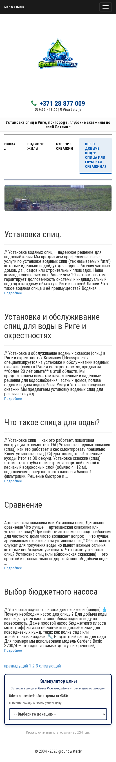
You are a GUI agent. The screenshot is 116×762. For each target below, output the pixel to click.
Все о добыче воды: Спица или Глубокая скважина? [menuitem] (95, 155)
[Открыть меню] (105, 7)
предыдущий (16, 666)
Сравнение (23, 505)
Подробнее (13, 293)
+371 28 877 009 (61, 103)
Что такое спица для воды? (52, 422)
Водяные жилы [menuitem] (35, 146)
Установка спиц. (33, 234)
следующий (50, 666)
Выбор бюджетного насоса (51, 592)
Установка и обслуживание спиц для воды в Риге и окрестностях (52, 326)
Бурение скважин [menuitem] (64, 146)
